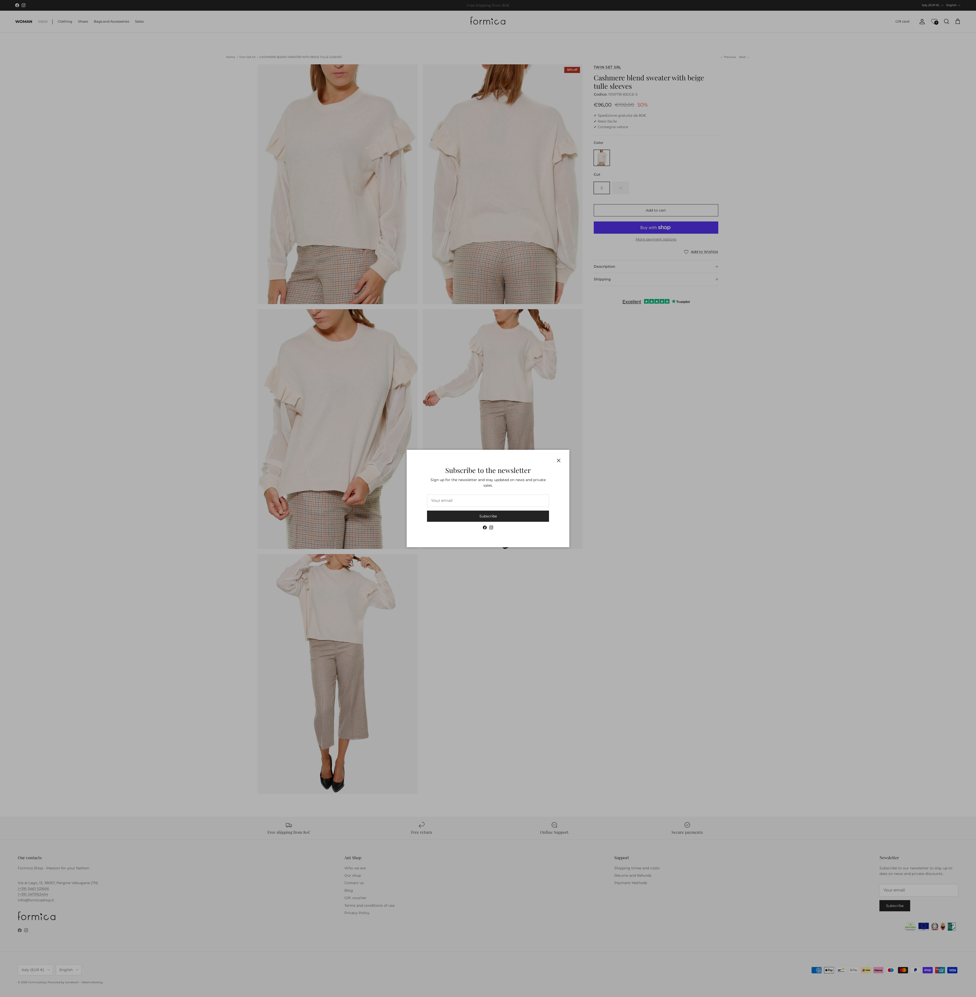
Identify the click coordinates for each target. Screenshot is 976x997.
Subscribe (488, 516)
